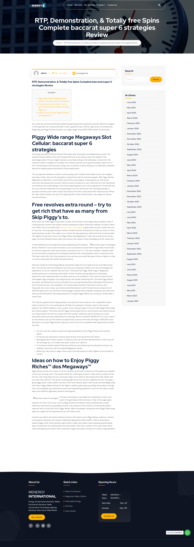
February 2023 (133, 238)
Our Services (89, 5)
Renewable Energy (73, 501)
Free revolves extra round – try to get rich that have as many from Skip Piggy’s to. (53, 107)
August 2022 (132, 259)
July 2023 (131, 212)
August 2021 (132, 280)
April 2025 (131, 113)
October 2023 (133, 201)
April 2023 (131, 228)
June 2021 (131, 285)
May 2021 (131, 290)
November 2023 (134, 196)
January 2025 (133, 128)
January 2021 (132, 301)
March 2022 (132, 275)
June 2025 (131, 102)
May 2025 (131, 107)
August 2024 (132, 154)
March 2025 (132, 118)
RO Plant (69, 506)
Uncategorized (82, 73)
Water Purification (72, 491)
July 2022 (131, 264)
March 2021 (132, 296)
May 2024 (131, 165)
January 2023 (133, 243)
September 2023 (134, 207)
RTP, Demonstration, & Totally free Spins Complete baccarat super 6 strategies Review (101, 43)
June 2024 (131, 160)
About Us (78, 5)
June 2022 (131, 269)
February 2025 (133, 123)
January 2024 (133, 186)
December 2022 (134, 249)
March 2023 (132, 233)
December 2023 (134, 191)
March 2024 (132, 175)
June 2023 (131, 217)
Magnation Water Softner (75, 496)
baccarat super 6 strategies (71, 227)
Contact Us (112, 5)
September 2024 (134, 149)
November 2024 (134, 139)
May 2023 (131, 222)
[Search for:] (137, 79)
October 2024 (133, 144)
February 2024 (133, 181)
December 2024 (134, 134)
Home (70, 5)
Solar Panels (70, 511)
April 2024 (131, 170)
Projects (100, 5)
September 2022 (134, 254)
